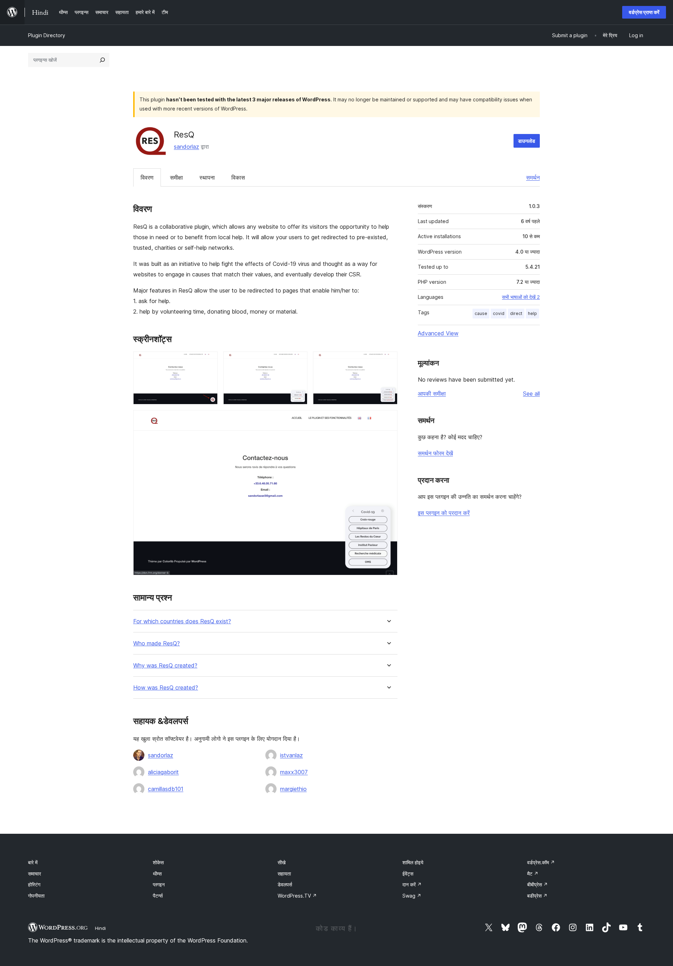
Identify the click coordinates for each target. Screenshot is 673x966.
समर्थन (533, 177)
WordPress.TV (297, 896)
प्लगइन (159, 884)
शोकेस (158, 862)
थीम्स (157, 874)
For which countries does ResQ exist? (182, 621)
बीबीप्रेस (537, 884)
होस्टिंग (34, 884)
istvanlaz (291, 755)
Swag (411, 896)
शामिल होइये (412, 862)
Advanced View (438, 333)
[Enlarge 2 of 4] (297, 360)
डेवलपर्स (285, 884)
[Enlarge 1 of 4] (208, 360)
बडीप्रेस (537, 896)
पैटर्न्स (158, 896)
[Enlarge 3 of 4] (388, 360)
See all (531, 393)
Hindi (100, 928)
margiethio (293, 788)
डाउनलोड (526, 141)
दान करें (412, 884)
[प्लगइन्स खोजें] (102, 60)
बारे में (33, 862)
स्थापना (207, 177)
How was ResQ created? (165, 687)
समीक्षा (176, 177)
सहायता (284, 874)
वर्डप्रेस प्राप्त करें (644, 12)
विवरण (147, 177)
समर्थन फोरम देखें (435, 453)
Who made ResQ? (156, 643)
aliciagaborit (163, 772)
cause (481, 313)
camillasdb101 (165, 788)
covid (498, 313)
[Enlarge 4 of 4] (388, 419)
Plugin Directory (46, 35)
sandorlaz (186, 146)
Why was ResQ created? (165, 665)
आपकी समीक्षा (432, 393)
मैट (532, 874)
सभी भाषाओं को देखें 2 (521, 297)
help (532, 313)
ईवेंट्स (407, 874)
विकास (238, 177)
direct (516, 313)
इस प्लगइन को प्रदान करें (444, 512)
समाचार (34, 874)
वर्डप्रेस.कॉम (541, 862)
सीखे (282, 862)
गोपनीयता (36, 896)
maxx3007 (294, 772)
